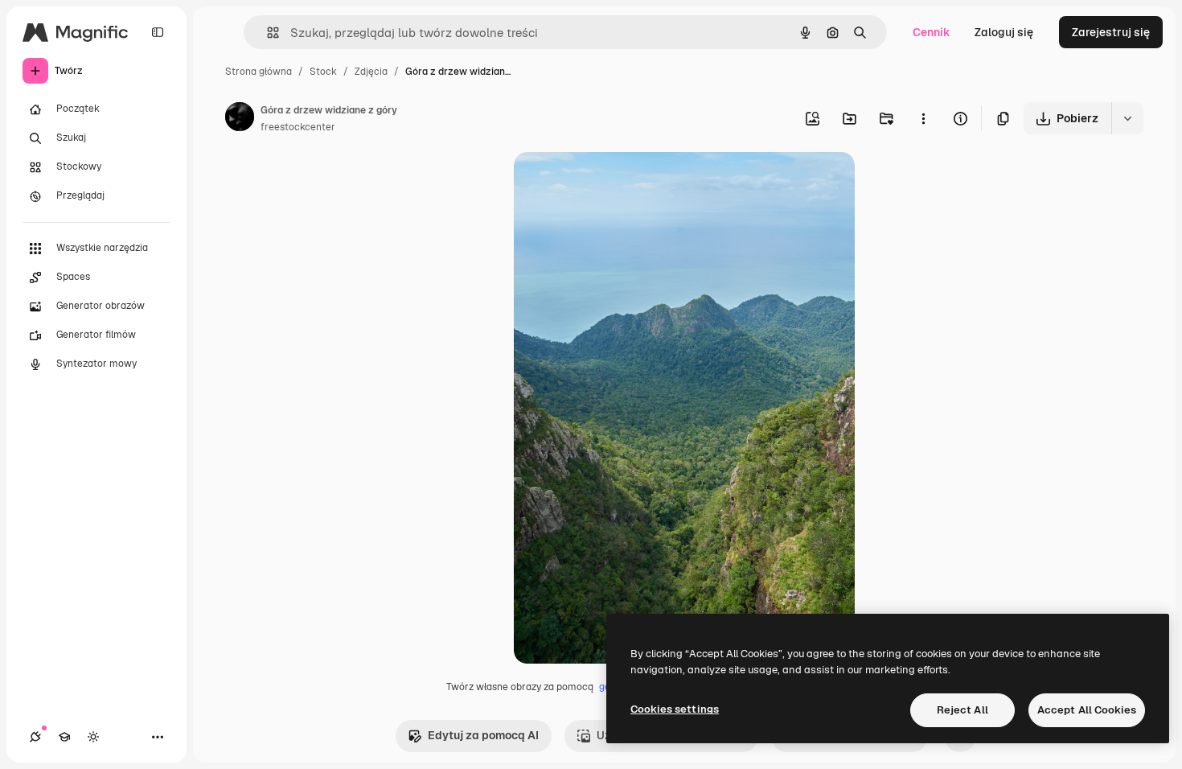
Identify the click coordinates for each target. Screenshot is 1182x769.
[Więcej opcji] (923, 118)
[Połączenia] (35, 737)
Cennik (931, 32)
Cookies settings (674, 709)
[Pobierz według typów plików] (1127, 118)
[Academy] (64, 737)
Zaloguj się (1004, 32)
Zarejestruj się (1111, 32)
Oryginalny (624, 183)
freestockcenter (298, 127)
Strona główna (258, 71)
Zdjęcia (371, 71)
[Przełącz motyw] (93, 737)
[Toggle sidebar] (157, 32)
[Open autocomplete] (266, 33)
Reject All (962, 710)
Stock (323, 71)
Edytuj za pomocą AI (483, 735)
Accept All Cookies (1086, 710)
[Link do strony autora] (239, 119)
